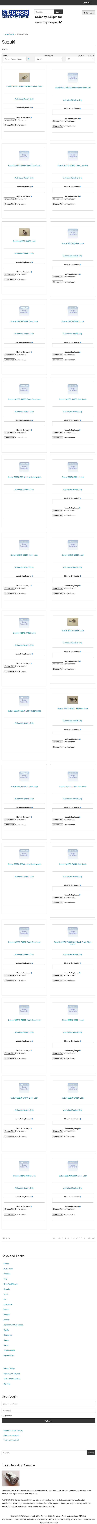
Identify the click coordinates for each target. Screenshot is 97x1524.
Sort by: (5, 56)
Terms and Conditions (12, 1378)
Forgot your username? (11, 1435)
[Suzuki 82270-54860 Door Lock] (24, 311)
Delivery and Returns (12, 1373)
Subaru (6, 1340)
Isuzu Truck (8, 1268)
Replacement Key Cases (13, 1324)
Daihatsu (7, 1273)
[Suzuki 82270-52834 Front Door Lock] (24, 156)
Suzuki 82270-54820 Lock (24, 241)
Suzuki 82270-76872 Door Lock (24, 786)
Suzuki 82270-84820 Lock (73, 1097)
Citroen (6, 1263)
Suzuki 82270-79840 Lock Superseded (24, 864)
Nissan (6, 1309)
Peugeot (7, 1314)
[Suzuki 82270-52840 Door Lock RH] (72, 156)
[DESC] (28, 59)
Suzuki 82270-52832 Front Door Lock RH (73, 87)
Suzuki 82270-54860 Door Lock (24, 321)
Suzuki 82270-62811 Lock (73, 477)
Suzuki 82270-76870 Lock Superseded (24, 710)
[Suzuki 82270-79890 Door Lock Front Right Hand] (72, 932)
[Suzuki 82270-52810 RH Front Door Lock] (24, 77)
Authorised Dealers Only (24, 98)
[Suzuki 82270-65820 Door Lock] (24, 545)
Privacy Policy (9, 1368)
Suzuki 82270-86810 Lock (24, 1175)
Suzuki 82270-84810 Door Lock (24, 1097)
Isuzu (6, 1294)
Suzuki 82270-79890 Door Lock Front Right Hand (73, 943)
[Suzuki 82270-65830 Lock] (72, 545)
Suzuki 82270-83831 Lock (73, 1019)
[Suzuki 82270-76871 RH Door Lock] (72, 700)
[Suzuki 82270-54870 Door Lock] (72, 389)
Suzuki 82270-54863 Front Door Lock (24, 399)
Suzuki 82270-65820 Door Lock (24, 554)
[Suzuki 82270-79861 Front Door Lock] (24, 932)
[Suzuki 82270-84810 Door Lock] (24, 1088)
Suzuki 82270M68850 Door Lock (73, 1175)
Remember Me (8, 1415)
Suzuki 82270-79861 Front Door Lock (24, 942)
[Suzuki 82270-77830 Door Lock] (72, 776)
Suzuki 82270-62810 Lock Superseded (24, 477)
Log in (49, 1421)
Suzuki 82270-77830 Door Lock (72, 786)
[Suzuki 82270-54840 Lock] (72, 233)
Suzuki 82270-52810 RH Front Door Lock (24, 86)
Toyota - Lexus (9, 1350)
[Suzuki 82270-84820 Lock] (72, 1088)
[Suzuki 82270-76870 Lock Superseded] (24, 701)
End (93, 1238)
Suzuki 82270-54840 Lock (73, 243)
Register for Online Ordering (13, 1430)
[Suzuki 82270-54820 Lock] (24, 232)
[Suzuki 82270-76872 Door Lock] (24, 776)
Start (54, 1238)
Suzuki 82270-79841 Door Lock (72, 864)
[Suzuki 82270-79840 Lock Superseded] (24, 854)
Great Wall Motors (11, 1284)
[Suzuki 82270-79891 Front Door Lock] (24, 1010)
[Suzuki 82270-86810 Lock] (24, 1166)
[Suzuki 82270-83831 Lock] (72, 1010)
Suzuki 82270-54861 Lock (73, 321)
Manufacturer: (48, 56)
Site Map (7, 1384)
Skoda (6, 1330)
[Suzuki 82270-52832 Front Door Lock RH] (72, 78)
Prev (59, 1238)
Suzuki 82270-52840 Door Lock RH (72, 165)
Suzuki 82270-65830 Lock (73, 554)
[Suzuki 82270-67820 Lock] (24, 623)
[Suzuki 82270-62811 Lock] (72, 467)
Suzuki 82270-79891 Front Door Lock (24, 1019)
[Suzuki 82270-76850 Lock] (72, 622)
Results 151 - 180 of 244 (85, 56)
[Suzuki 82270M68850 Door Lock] (72, 1166)
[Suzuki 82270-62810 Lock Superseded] (24, 467)
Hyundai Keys (9, 1355)
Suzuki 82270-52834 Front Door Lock (24, 165)
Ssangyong (8, 1335)
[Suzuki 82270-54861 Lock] (72, 311)
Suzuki (6, 1345)
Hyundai (7, 1289)
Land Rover (8, 1304)
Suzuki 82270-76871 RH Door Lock (72, 708)
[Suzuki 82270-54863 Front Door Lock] (24, 389)
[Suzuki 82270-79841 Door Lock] (72, 854)
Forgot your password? (11, 1440)
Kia (5, 1299)
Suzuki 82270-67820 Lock (24, 632)
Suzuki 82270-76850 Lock (73, 630)
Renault (6, 1319)
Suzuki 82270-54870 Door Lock (72, 399)
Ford (5, 1279)
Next (88, 1238)
